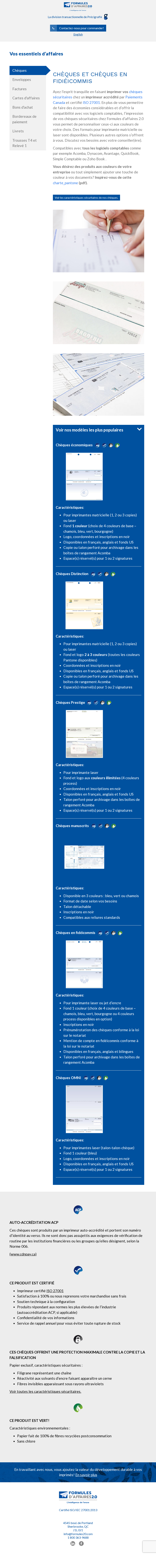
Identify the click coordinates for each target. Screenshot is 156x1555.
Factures (19, 89)
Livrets (18, 131)
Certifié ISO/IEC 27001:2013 (78, 1510)
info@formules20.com (78, 1534)
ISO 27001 (91, 102)
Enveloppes (21, 79)
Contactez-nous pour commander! (81, 28)
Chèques (19, 70)
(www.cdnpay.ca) (23, 1254)
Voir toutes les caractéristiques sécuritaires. (45, 1391)
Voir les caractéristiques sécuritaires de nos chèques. (86, 197)
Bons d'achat (22, 107)
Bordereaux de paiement (24, 119)
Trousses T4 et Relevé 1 (24, 143)
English (78, 34)
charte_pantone (66, 183)
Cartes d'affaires (26, 98)
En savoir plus (86, 1475)
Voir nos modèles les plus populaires (89, 429)
